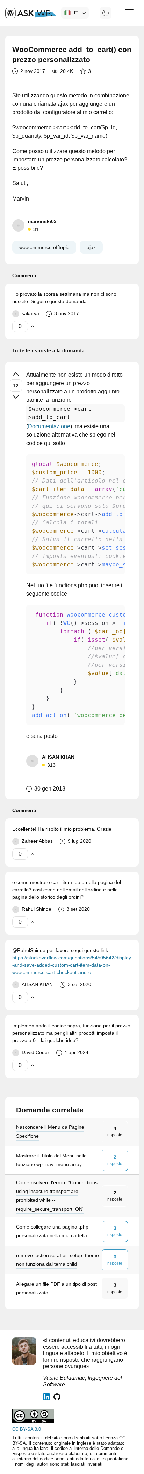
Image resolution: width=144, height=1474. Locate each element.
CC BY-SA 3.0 (26, 1429)
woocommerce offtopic (44, 247)
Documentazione (49, 426)
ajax (91, 247)
